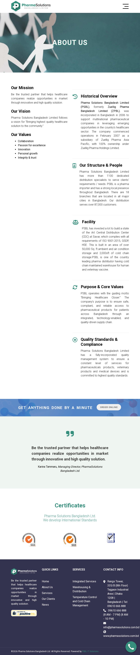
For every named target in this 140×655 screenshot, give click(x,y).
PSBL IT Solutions (90, 651)
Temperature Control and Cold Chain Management (85, 601)
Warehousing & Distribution (81, 589)
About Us (47, 587)
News (45, 604)
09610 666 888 (116, 606)
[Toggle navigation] (125, 6)
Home (45, 581)
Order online (109, 407)
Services (47, 593)
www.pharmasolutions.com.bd (121, 636)
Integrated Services (84, 581)
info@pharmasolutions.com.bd (121, 627)
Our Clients (48, 598)
